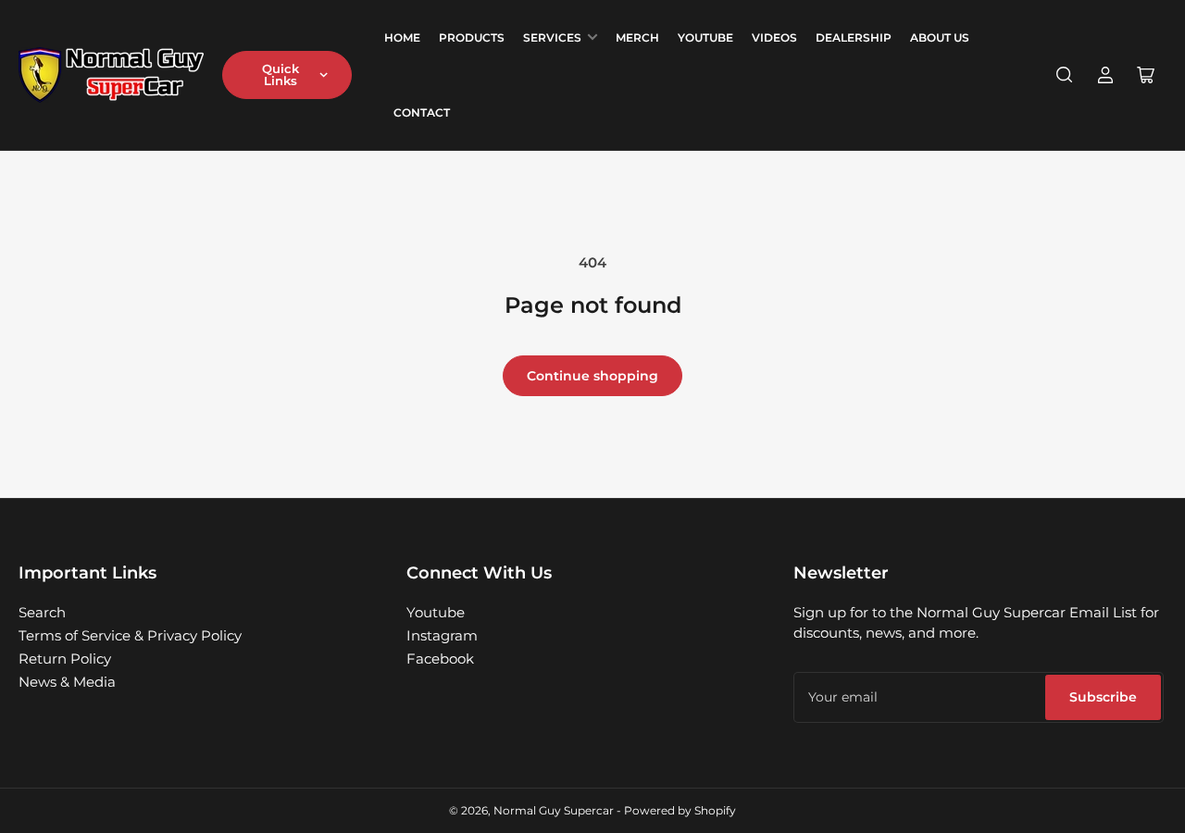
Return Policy (65, 658)
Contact (421, 112)
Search (42, 612)
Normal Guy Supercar (553, 810)
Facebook (440, 658)
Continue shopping (592, 375)
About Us (939, 37)
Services (552, 37)
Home (402, 37)
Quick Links (280, 74)
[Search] (1064, 75)
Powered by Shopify (680, 810)
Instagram (442, 635)
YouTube (705, 37)
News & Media (67, 681)
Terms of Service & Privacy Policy (130, 635)
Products (472, 37)
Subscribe (1103, 697)
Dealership (854, 37)
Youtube (435, 612)
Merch (637, 37)
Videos (774, 37)
